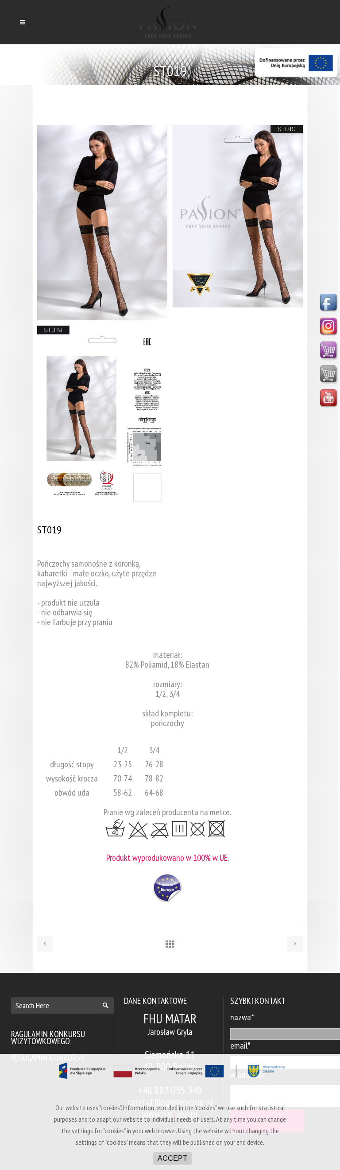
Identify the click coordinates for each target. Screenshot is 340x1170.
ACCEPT (172, 1158)
